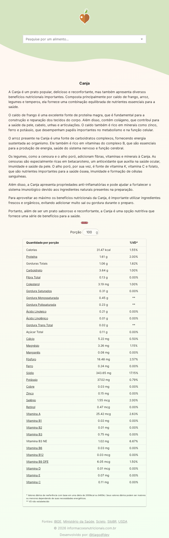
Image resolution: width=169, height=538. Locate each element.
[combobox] (81, 39)
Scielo (101, 521)
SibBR (111, 521)
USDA (122, 521)
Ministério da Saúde (78, 521)
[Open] (142, 39)
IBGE (57, 521)
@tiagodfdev (99, 535)
